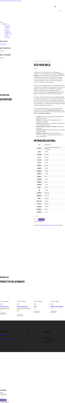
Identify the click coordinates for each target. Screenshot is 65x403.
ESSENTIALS (46, 225)
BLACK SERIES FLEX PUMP (4, 306)
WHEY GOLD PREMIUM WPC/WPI (22, 306)
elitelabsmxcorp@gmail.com (49, 340)
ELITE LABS (40, 225)
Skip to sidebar (11, 0)
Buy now (41, 219)
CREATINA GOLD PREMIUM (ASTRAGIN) (56, 306)
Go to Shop (2, 57)
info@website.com (3, 44)
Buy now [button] (36, 311)
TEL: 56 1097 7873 (47, 342)
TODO (37, 61)
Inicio (35, 61)
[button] (38, 221)
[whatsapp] (49, 334)
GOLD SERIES (41, 61)
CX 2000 (35, 306)
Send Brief (2, 50)
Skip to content (3, 0)
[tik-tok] (45, 334)
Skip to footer (18, 0)
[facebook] (44, 334)
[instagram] (47, 334)
